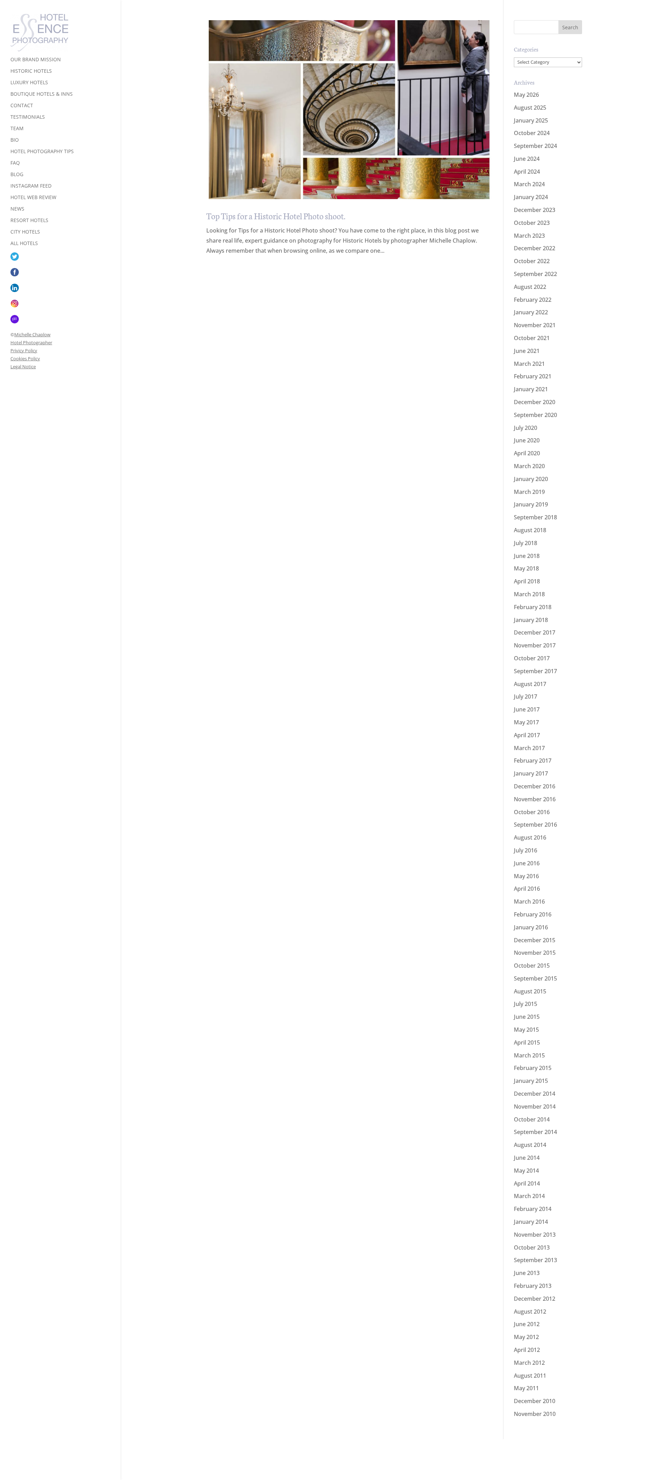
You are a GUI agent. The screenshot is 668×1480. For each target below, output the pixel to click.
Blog (16, 175)
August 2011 (530, 1375)
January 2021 (531, 389)
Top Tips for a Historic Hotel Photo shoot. (275, 215)
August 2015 (530, 991)
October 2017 (532, 658)
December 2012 (534, 1298)
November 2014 (535, 1106)
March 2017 (529, 748)
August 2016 (530, 837)
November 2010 (535, 1414)
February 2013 (532, 1286)
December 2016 (534, 786)
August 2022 (530, 287)
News (17, 209)
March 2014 (529, 1196)
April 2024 (527, 171)
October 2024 (532, 133)
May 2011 (526, 1388)
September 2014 (535, 1132)
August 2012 (530, 1311)
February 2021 (532, 376)
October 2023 (532, 223)
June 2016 (527, 863)
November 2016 (535, 799)
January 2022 (531, 312)
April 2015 (527, 1042)
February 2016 (532, 914)
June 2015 (527, 1017)
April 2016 (527, 888)
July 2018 (525, 543)
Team (17, 129)
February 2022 (532, 300)
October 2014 (532, 1119)
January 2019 (531, 504)
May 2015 (526, 1029)
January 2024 (531, 197)
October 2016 (532, 812)
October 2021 (532, 338)
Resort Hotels (29, 220)
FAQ (15, 163)
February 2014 (532, 1209)
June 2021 (527, 351)
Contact (21, 106)
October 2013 (532, 1247)
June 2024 (527, 159)
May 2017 (526, 722)
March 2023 (529, 235)
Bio (14, 140)
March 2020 (529, 466)
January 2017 (531, 773)
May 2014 (526, 1170)
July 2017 (525, 696)
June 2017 (527, 709)
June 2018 (527, 556)
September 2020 (535, 415)
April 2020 (527, 453)
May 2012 (526, 1337)
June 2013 (527, 1273)
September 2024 (535, 146)
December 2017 (534, 632)
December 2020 (534, 402)
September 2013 (535, 1260)
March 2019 (529, 492)
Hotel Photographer (31, 342)
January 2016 (531, 927)
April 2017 (527, 735)
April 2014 (527, 1183)
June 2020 (527, 440)
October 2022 (532, 261)
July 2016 (525, 850)
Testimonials (27, 117)
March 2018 (529, 594)
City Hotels (25, 232)
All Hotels (24, 243)
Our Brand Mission (35, 60)
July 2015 (525, 1004)
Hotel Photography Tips (42, 152)
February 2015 (532, 1068)
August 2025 (530, 107)
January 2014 (531, 1222)
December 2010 (534, 1401)
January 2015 (531, 1081)
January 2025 (531, 120)
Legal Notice (23, 366)
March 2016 (529, 901)
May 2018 (526, 568)
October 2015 (532, 965)
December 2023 (534, 210)
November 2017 (535, 645)
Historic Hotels (31, 71)
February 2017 (532, 760)
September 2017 (535, 671)
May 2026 (526, 95)
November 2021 (535, 325)
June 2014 (527, 1158)
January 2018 (531, 620)
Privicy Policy (23, 350)
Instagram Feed (30, 186)
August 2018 (530, 530)
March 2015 (529, 1055)
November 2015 (535, 953)
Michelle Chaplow (32, 334)
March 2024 (529, 184)
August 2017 (530, 684)
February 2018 (532, 607)
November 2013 (535, 1234)
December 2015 (534, 940)
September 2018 (535, 517)
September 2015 (535, 978)
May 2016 (526, 876)
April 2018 (527, 581)
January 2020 (531, 479)
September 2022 (535, 274)
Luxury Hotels (29, 83)
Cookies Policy (25, 358)
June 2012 (527, 1324)
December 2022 (534, 248)
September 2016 (535, 824)
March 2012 (529, 1363)
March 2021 (529, 364)
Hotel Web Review (33, 197)
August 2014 (530, 1145)
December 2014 (534, 1093)
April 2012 (527, 1350)
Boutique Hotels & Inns (41, 94)
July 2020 (525, 428)
